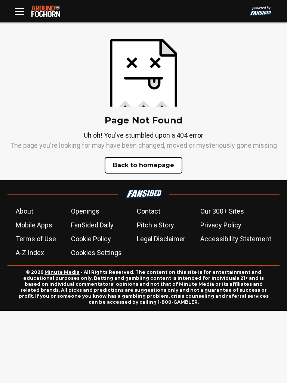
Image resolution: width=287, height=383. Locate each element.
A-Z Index (30, 253)
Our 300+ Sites (222, 211)
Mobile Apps (34, 225)
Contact (148, 211)
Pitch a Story (155, 225)
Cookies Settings (96, 253)
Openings (85, 211)
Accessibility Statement (235, 239)
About (24, 211)
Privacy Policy (220, 225)
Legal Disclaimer (161, 239)
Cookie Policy (91, 239)
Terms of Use (36, 239)
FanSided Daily (92, 225)
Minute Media (62, 272)
